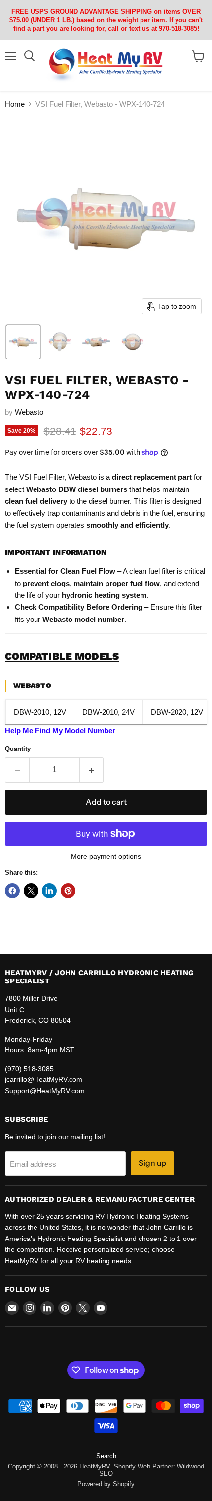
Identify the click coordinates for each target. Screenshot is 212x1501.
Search (106, 1456)
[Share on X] (31, 890)
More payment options (106, 856)
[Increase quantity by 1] (92, 769)
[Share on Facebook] (12, 890)
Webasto (29, 412)
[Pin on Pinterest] (68, 890)
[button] (23, 342)
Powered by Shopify (106, 1484)
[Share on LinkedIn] (49, 890)
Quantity (18, 748)
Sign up (152, 1163)
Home (15, 104)
